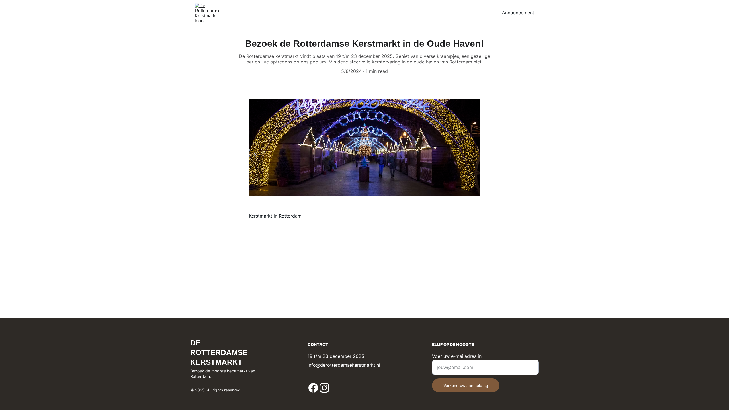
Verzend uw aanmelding (465, 385)
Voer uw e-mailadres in (457, 356)
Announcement (518, 12)
